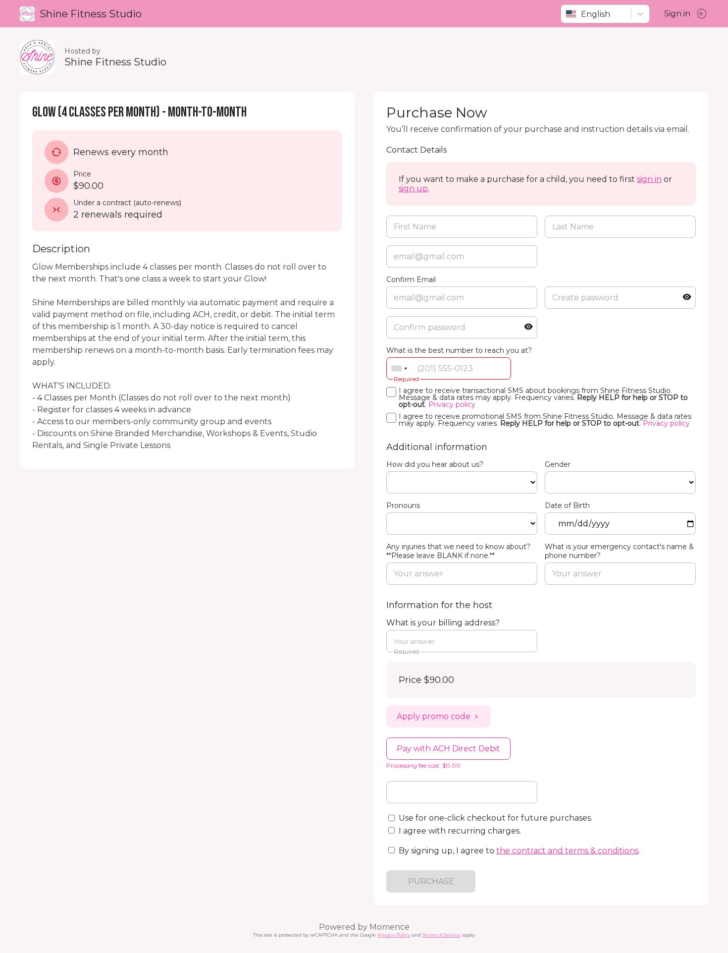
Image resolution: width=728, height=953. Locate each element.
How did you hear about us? (434, 464)
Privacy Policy (393, 935)
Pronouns (403, 505)
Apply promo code (433, 716)
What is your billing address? (443, 622)
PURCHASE (431, 881)
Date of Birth (567, 505)
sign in (649, 179)
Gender (558, 464)
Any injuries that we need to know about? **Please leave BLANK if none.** (458, 551)
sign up (413, 188)
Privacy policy (451, 404)
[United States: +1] (399, 368)
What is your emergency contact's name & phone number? (619, 551)
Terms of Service (441, 935)
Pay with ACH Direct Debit (448, 748)
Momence (389, 927)
